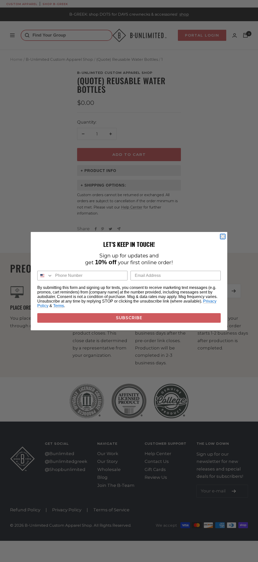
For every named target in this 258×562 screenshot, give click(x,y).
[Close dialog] (222, 236)
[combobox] (45, 275)
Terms (58, 306)
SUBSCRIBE (129, 317)
